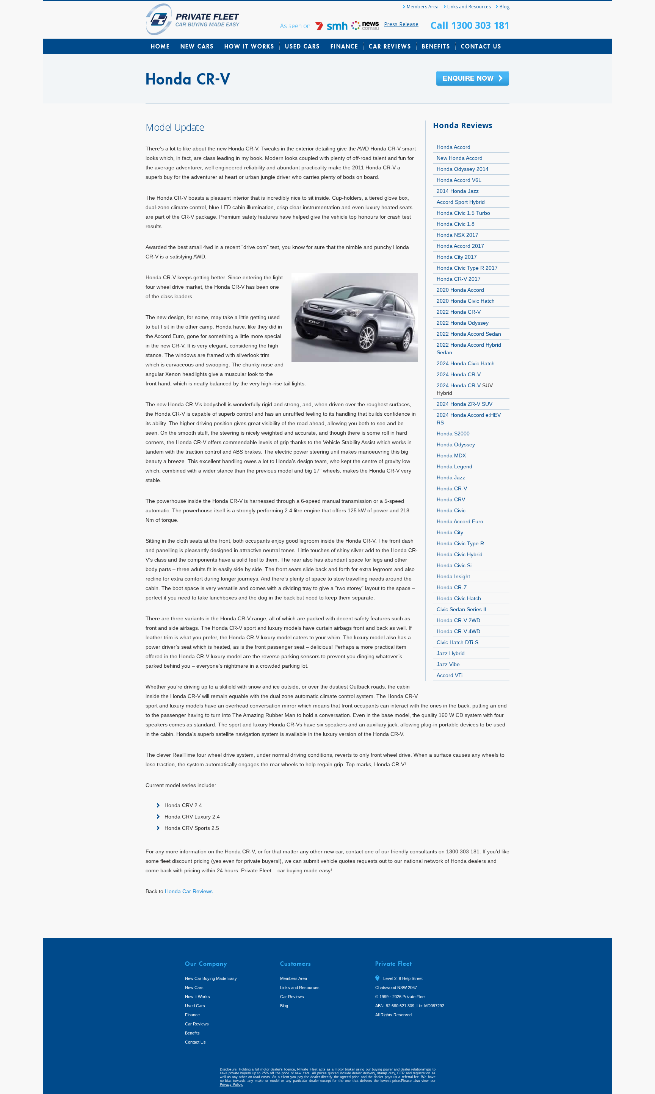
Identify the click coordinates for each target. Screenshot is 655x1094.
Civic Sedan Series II (461, 609)
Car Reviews (390, 46)
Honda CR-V (452, 488)
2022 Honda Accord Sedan (469, 334)
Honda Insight (453, 576)
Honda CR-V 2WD (458, 620)
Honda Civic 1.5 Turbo (463, 213)
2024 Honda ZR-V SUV (464, 404)
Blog (504, 6)
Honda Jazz (451, 477)
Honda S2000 (453, 433)
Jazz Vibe (448, 664)
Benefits (436, 46)
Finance (344, 46)
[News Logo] (365, 28)
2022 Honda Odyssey (463, 323)
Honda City (450, 532)
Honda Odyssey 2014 (463, 169)
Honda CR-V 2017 (459, 279)
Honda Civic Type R (460, 543)
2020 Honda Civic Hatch (466, 301)
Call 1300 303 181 (470, 25)
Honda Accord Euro (460, 521)
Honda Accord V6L (459, 180)
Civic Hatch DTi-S (457, 642)
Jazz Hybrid (451, 653)
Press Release (401, 24)
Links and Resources (469, 6)
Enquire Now (472, 79)
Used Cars (302, 46)
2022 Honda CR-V (459, 312)
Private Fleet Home (193, 19)
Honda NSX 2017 (457, 235)
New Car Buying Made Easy (211, 978)
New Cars (197, 46)
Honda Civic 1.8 (456, 224)
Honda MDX (451, 455)
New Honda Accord (460, 158)
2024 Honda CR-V (459, 374)
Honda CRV (451, 499)
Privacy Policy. (231, 1084)
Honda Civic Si (454, 565)
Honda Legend (454, 466)
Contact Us (481, 46)
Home (160, 46)
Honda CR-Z (452, 587)
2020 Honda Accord (460, 290)
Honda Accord (453, 147)
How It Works (249, 46)
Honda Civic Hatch (459, 598)
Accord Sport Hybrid (461, 202)
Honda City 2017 (457, 257)
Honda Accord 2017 (460, 246)
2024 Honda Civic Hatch (466, 363)
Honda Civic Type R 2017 (467, 268)
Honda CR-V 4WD (458, 631)
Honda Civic (451, 510)
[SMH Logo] (332, 28)
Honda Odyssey (456, 444)
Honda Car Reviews (189, 891)
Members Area (423, 6)
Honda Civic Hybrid (460, 554)
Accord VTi (449, 675)
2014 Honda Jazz (458, 191)
